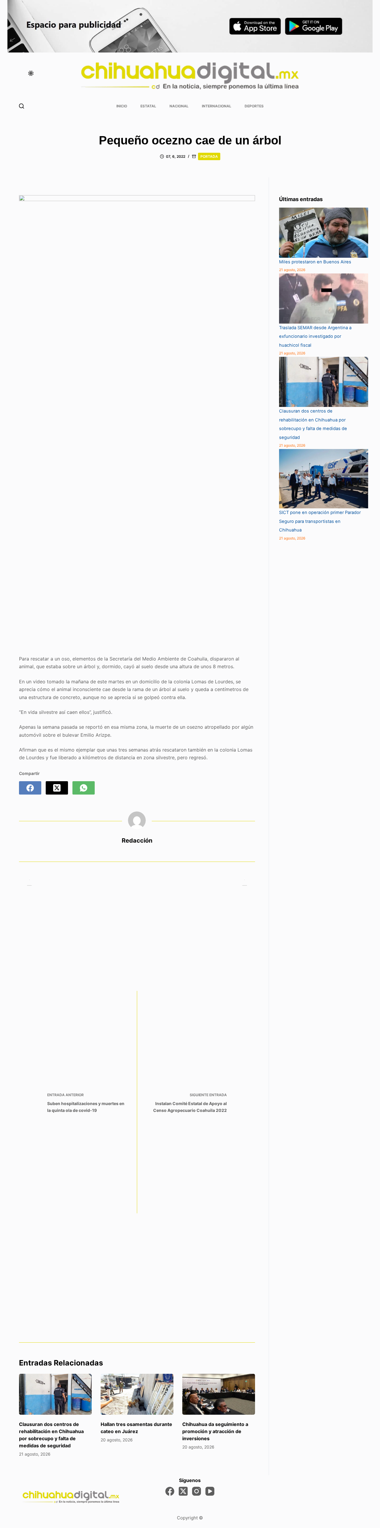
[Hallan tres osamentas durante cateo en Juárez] (137, 1394)
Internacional (216, 106)
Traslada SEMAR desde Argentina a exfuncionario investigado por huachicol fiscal (315, 336)
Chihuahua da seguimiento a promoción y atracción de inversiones (215, 1431)
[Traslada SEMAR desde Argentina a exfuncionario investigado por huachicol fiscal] (323, 298)
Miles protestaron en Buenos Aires (315, 262)
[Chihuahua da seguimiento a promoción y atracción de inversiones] (218, 1394)
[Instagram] (196, 1491)
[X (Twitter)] (57, 788)
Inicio (121, 106)
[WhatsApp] (83, 788)
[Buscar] (21, 106)
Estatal (148, 106)
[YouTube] (209, 1491)
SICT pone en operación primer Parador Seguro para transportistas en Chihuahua (320, 521)
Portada (209, 156)
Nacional (179, 106)
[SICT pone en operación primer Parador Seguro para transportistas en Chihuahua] (323, 478)
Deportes (254, 106)
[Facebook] (30, 788)
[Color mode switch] (31, 73)
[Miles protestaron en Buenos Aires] (323, 233)
